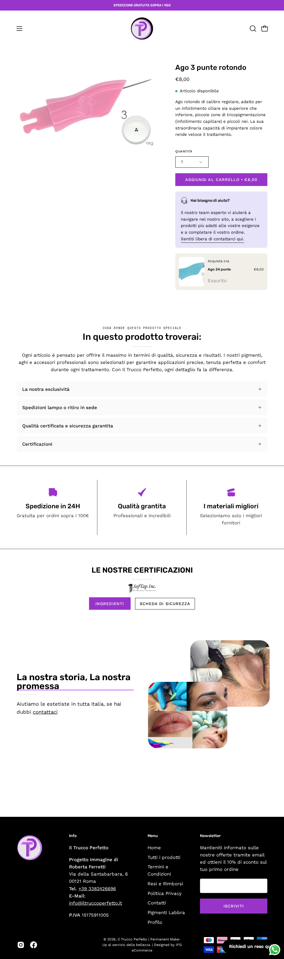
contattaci (45, 712)
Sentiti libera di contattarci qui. (212, 238)
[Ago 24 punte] (191, 271)
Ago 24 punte (219, 269)
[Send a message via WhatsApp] (274, 949)
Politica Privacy (165, 893)
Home (154, 847)
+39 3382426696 (97, 888)
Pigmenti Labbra (166, 912)
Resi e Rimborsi (165, 883)
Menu (153, 835)
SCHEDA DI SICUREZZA (165, 603)
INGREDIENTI (109, 603)
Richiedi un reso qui (250, 946)
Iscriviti (234, 906)
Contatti (157, 903)
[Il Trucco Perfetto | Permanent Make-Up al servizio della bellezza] (142, 28)
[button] (252, 28)
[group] (142, 5)
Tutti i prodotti (164, 857)
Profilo (155, 922)
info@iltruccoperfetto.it (95, 903)
